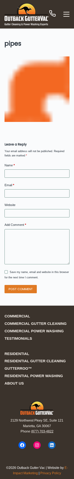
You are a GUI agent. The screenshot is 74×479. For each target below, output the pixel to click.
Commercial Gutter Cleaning (36, 324)
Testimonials (18, 338)
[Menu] (66, 14)
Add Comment (15, 224)
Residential (17, 354)
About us (14, 383)
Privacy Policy (50, 473)
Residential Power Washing (34, 376)
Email (9, 185)
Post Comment (21, 289)
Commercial (17, 316)
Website (10, 205)
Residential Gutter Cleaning (35, 361)
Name (10, 165)
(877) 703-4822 (42, 431)
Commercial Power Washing (34, 331)
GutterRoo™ (18, 368)
